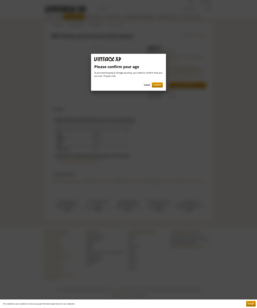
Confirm (157, 85)
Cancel (147, 85)
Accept (251, 303)
